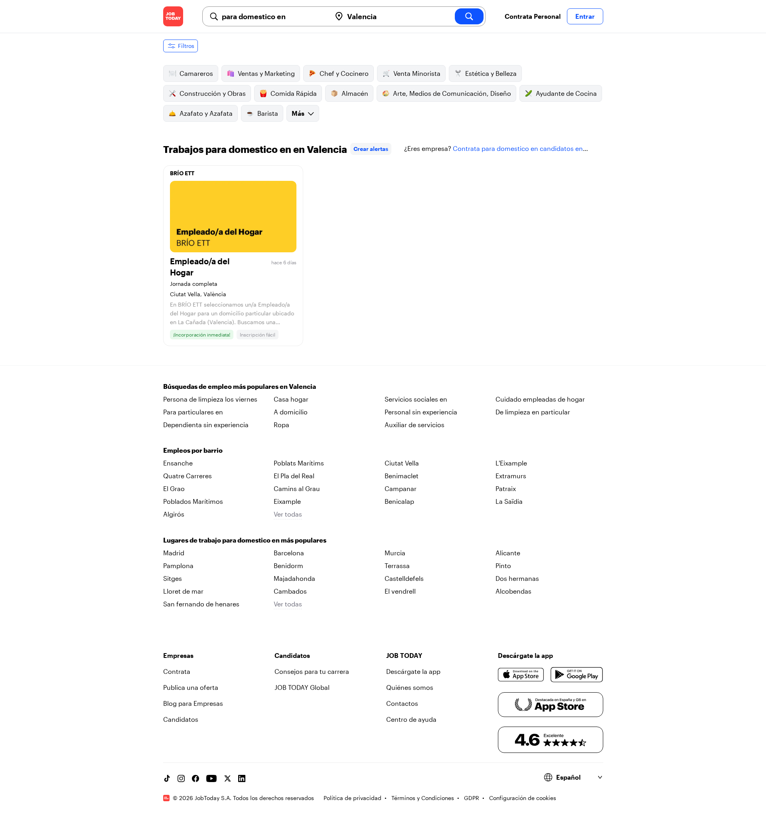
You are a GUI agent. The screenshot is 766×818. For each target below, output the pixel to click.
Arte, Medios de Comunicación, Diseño (452, 93)
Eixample (287, 501)
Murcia (395, 553)
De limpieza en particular (533, 412)
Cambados (290, 591)
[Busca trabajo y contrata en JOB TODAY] (173, 16)
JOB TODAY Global (302, 687)
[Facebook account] (195, 778)
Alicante (508, 553)
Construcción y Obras (213, 93)
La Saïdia (509, 501)
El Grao (174, 488)
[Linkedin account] (241, 778)
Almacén (355, 93)
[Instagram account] (181, 778)
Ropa (281, 424)
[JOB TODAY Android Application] (577, 675)
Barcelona (289, 553)
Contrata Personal (533, 16)
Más (298, 113)
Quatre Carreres (187, 475)
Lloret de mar (183, 591)
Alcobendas (513, 591)
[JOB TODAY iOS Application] (521, 675)
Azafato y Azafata (206, 113)
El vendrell (400, 591)
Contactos (402, 703)
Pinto (503, 565)
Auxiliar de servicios (414, 424)
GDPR (471, 797)
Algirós (173, 514)
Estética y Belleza (491, 73)
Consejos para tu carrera (311, 671)
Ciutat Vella (402, 463)
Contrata (176, 671)
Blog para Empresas (193, 703)
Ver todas (288, 514)
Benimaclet (402, 475)
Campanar (401, 488)
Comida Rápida (293, 93)
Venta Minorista (416, 73)
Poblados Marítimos (193, 501)
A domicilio (291, 412)
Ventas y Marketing (266, 73)
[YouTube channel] (211, 778)
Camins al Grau (297, 488)
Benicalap (399, 501)
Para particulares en (193, 412)
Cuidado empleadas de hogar (540, 399)
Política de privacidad (352, 797)
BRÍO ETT (182, 173)
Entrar (585, 16)
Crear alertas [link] (370, 148)
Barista (267, 113)
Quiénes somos (409, 687)
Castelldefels (404, 578)
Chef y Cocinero (344, 73)
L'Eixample (511, 463)
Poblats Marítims (299, 463)
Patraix (506, 488)
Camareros (196, 73)
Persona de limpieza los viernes (210, 399)
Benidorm (288, 565)
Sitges (172, 578)
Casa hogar (291, 399)
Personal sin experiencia (421, 412)
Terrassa (397, 565)
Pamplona (178, 565)
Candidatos (180, 719)
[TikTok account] (166, 778)
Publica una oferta (190, 687)
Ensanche (178, 463)
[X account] (227, 778)
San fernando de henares (201, 604)
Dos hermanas (517, 578)
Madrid (173, 553)
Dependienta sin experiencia (206, 424)
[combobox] (273, 16)
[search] (469, 16)
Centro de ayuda (411, 719)
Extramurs (511, 475)
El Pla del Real (294, 475)
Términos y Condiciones (422, 797)
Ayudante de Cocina (566, 93)
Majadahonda (294, 578)
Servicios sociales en (416, 399)
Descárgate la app (413, 671)
